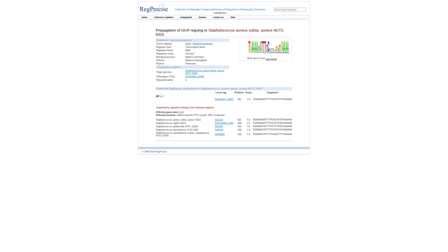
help (233, 17)
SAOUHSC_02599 (195, 76)
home (144, 17)
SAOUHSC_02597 (224, 99)
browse (202, 17)
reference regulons (163, 17)
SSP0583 (220, 134)
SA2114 (219, 119)
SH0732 (219, 129)
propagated (186, 17)
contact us (218, 17)
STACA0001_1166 (224, 123)
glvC (182, 112)
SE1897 (219, 126)
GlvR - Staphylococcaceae (199, 43)
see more (271, 59)
